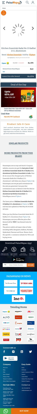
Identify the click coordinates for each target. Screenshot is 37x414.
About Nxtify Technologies (9, 381)
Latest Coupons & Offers (27, 372)
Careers (23, 374)
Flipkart (32, 55)
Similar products (18, 143)
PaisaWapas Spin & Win (9, 405)
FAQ (4, 372)
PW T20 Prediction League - (7, 402)
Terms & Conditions (7, 378)
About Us (5, 367)
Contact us (26, 385)
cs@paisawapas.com (27, 390)
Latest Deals (25, 376)
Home (23, 367)
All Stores (24, 369)
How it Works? (6, 374)
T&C (4, 71)
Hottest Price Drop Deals (27, 378)
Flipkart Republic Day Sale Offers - (8, 399)
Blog (4, 369)
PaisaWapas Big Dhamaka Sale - (8, 389)
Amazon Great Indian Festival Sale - (8, 392)
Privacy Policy (6, 376)
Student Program (26, 381)
